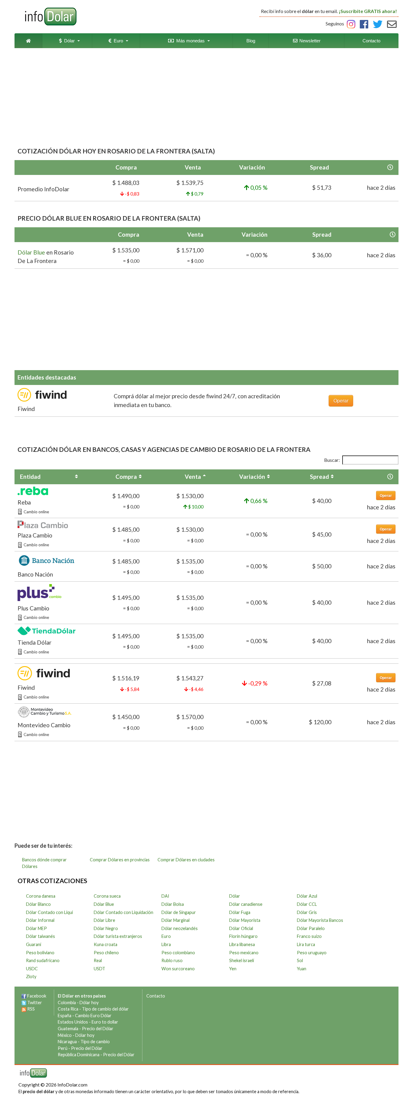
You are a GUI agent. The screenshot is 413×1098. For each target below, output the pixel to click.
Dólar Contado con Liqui (49, 912)
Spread (319, 476)
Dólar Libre (104, 920)
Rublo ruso (172, 960)
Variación (252, 476)
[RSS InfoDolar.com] (23, 1008)
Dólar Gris (307, 912)
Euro (117, 40)
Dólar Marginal (175, 920)
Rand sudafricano (43, 960)
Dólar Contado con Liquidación (123, 912)
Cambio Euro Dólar (93, 1015)
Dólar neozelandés (179, 928)
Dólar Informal (40, 920)
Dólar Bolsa (172, 904)
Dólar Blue (31, 252)
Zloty (31, 976)
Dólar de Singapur (178, 912)
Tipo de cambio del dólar (105, 1008)
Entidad (30, 476)
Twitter (34, 1002)
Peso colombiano (178, 952)
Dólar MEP (36, 928)
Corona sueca (107, 896)
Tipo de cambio (95, 1041)
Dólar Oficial (241, 928)
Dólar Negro (106, 928)
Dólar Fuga (239, 912)
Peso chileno (106, 952)
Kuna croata (105, 944)
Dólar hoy (89, 1002)
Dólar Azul (307, 896)
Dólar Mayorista (244, 920)
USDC (32, 968)
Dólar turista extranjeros (118, 936)
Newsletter (309, 40)
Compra (126, 476)
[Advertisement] (206, 98)
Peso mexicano (244, 952)
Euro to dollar (105, 1021)
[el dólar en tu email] (391, 23)
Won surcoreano (178, 968)
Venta (193, 476)
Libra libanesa (242, 944)
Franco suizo (309, 936)
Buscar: (332, 460)
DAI (165, 896)
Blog (250, 40)
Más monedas (189, 40)
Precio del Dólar (97, 1028)
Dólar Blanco (38, 904)
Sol (300, 960)
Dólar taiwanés (40, 936)
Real (98, 960)
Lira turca (306, 944)
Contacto (371, 40)
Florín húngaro (243, 936)
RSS (31, 1008)
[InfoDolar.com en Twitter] (23, 1002)
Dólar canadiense (245, 904)
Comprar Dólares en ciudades (186, 859)
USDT (99, 968)
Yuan (301, 968)
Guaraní (33, 944)
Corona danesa (40, 896)
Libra (166, 944)
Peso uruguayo (312, 952)
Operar (340, 400)
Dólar (68, 40)
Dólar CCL (307, 904)
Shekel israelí (241, 960)
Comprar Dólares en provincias (120, 859)
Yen (232, 968)
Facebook (36, 995)
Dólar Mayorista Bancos (320, 920)
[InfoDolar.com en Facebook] (23, 995)
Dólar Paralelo (311, 928)
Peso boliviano (40, 952)
